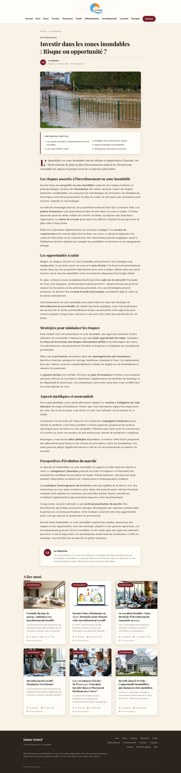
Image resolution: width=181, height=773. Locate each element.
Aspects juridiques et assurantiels (109, 145)
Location (124, 18)
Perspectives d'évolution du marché (110, 149)
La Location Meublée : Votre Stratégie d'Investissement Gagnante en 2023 (135, 616)
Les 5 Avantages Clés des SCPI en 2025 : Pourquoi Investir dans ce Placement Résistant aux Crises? (88, 686)
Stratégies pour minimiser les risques (110, 141)
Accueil (29, 18)
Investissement (109, 18)
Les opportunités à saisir (58, 149)
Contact (149, 18)
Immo (46, 18)
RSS (156, 747)
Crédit (79, 18)
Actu (38, 18)
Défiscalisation (92, 18)
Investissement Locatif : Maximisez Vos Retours (40, 682)
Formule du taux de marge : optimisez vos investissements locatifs (40, 616)
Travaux (55, 18)
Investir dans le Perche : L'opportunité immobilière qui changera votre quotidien (135, 684)
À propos (135, 18)
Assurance (67, 18)
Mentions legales (143, 747)
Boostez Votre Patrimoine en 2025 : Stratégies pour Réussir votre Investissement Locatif (89, 616)
